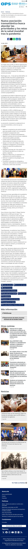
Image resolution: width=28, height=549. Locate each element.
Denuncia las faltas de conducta (14, 526)
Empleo (4, 496)
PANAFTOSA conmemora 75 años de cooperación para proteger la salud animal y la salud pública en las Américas (18, 373)
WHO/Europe (7, 313)
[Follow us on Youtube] (12, 532)
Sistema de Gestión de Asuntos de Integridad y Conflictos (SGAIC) (13, 510)
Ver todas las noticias (18, 483)
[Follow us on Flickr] (18, 532)
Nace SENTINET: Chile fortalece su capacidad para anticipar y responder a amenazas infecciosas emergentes (18, 344)
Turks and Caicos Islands (9, 293)
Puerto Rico (22, 293)
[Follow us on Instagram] (9, 532)
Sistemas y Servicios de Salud (11, 299)
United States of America (10, 290)
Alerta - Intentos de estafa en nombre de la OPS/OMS (12, 504)
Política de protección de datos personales (12, 514)
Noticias (7, 12)
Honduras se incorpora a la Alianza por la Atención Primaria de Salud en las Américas (17, 382)
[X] (3, 532)
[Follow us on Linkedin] (16, 532)
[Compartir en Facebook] (8, 39)
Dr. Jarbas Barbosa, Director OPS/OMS (13, 305)
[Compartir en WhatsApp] (14, 39)
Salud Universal (7, 288)
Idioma (24, 1)
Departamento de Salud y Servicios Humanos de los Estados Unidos (14, 318)
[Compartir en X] (11, 39)
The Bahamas (6, 296)
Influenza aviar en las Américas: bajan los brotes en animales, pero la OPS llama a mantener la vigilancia (14, 415)
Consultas (4, 522)
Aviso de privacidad (6, 512)
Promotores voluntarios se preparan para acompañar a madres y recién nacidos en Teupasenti (18, 364)
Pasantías (4, 498)
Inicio (2, 12)
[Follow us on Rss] (21, 532)
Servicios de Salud (21, 285)
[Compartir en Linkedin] (17, 39)
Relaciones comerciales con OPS (10, 507)
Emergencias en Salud (9, 302)
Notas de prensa (7, 285)
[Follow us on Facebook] (6, 532)
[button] (19, 39)
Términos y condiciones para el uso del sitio (12, 516)
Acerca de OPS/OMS (7, 494)
